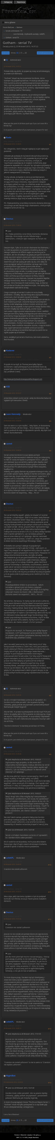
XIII (8, 386)
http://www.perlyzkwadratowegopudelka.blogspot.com (23, 379)
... (24, 53)
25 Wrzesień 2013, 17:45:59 (12, 225)
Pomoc (16, 1135)
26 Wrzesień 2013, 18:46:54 (12, 450)
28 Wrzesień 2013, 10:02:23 (12, 510)
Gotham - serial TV (11, 64)
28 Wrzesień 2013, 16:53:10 (12, 891)
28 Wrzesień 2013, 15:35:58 (12, 754)
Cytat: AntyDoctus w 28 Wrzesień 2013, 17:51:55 (24, 1034)
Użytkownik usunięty (31, 34)
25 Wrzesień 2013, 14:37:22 (12, 66)
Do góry (5, 1120)
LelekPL (42, 34)
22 (26, 53)
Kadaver (10, 350)
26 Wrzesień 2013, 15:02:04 (12, 421)
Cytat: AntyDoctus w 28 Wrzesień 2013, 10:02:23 (24, 759)
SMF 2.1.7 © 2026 (22, 1137)
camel (9, 443)
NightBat (10, 1075)
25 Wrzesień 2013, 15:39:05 (12, 144)
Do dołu (5, 53)
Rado (8, 137)
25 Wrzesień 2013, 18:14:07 (12, 393)
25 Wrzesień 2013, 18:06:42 (12, 357)
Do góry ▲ (37, 1135)
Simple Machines (33, 1137)
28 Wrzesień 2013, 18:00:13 (12, 1028)
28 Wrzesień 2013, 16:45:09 (12, 864)
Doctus (9, 218)
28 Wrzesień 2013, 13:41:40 (12, 695)
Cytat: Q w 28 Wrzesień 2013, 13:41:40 (20, 830)
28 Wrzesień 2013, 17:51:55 (12, 919)
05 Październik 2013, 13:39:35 (13, 1082)
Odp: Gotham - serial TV (13, 141)
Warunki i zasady (26, 1135)
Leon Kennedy (18, 34)
